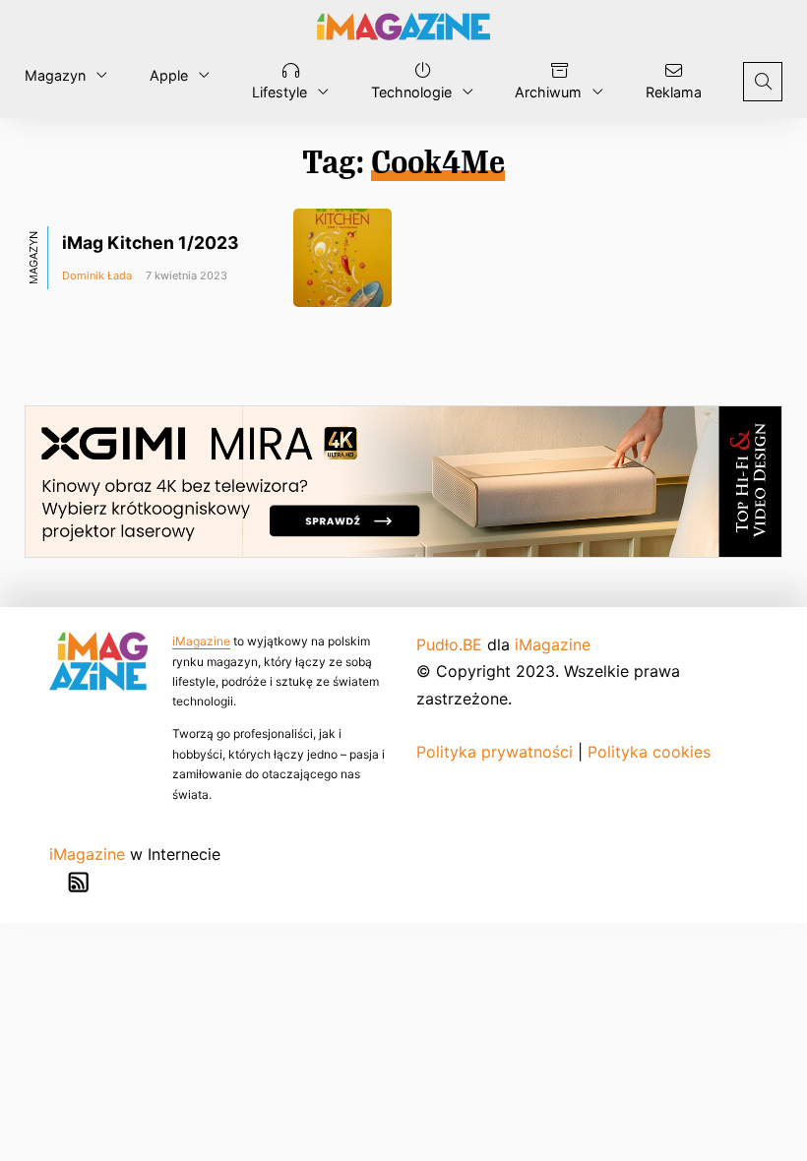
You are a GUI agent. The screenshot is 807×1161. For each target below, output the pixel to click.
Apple (169, 75)
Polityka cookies (649, 752)
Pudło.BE (449, 644)
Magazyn (55, 75)
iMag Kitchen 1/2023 (150, 242)
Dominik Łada (97, 275)
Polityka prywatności (494, 752)
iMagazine (201, 641)
